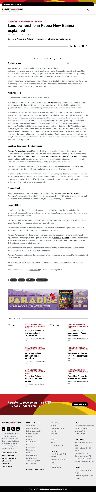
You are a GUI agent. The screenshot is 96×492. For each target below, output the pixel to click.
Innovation (54, 426)
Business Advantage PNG (24, 34)
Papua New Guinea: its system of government (78, 354)
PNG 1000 (54, 457)
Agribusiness (30, 426)
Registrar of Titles (17, 118)
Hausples (21, 280)
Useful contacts (56, 465)
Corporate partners (57, 467)
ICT (27, 445)
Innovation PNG (80, 431)
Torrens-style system (61, 238)
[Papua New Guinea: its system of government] (58, 350)
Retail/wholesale (31, 458)
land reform (30, 280)
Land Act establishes (19, 151)
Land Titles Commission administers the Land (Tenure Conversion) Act (53, 156)
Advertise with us (8, 456)
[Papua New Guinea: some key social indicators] (15, 350)
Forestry (29, 439)
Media (28, 453)
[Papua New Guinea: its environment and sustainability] (15, 328)
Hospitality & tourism (33, 442)
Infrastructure (30, 447)
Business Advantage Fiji (83, 456)
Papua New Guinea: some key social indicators (33, 356)
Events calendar (80, 434)
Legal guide (38, 21)
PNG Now (78, 473)
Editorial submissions (9, 453)
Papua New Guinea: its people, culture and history (34, 378)
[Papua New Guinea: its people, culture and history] (15, 373)
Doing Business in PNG (58, 454)
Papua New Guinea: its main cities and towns (77, 377)
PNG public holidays (81, 428)
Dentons (13, 280)
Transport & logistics (33, 461)
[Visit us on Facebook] (8, 429)
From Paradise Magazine (83, 470)
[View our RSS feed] (18, 429)
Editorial (53, 442)
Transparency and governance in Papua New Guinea (77, 333)
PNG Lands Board (41, 280)
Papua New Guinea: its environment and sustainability (34, 333)
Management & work (57, 428)
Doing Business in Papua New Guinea (20, 21)
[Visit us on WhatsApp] (13, 429)
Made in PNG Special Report (84, 461)
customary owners (52, 102)
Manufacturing (31, 450)
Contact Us (6, 464)
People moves (31, 463)
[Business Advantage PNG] (12, 9)
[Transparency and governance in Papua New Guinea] (58, 328)
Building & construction (33, 431)
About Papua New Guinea (33, 324)
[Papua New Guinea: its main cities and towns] (58, 373)
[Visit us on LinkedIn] (3, 429)
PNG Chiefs (54, 434)
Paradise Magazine (81, 453)
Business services (32, 434)
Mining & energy (31, 455)
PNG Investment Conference (84, 426)
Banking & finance (32, 428)
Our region (54, 431)
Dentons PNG (35, 270)
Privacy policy (7, 466)
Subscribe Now (80, 404)
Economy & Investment (35, 469)
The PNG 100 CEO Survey (83, 459)
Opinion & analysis (57, 445)
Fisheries (29, 436)
